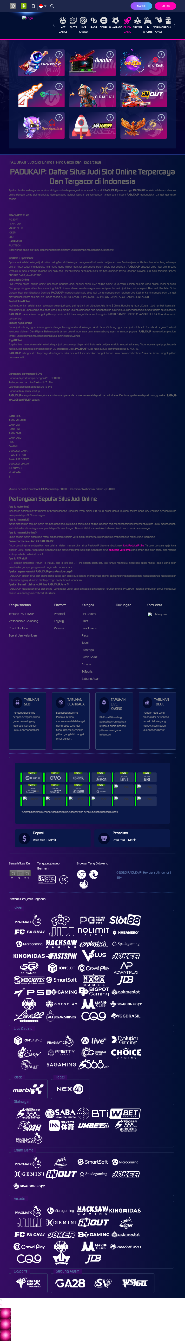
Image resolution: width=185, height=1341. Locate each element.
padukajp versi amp (120, 549)
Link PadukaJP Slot (134, 545)
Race (94, 27)
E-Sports (147, 29)
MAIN (41, 62)
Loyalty (59, 621)
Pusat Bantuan (18, 628)
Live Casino (83, 29)
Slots (73, 27)
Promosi (168, 27)
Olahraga (115, 27)
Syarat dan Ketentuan (23, 635)
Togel (104, 27)
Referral (59, 628)
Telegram (161, 614)
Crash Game (127, 29)
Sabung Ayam (158, 29)
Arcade (137, 27)
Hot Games (63, 29)
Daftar (165, 6)
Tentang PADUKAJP (21, 614)
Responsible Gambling (23, 621)
